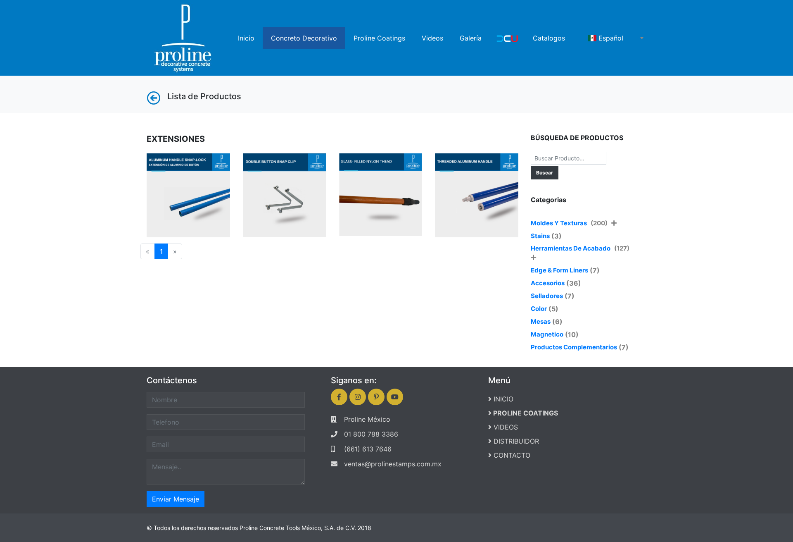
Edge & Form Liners (559, 270)
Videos (432, 38)
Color (539, 309)
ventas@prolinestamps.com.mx (393, 464)
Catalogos (549, 38)
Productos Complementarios (574, 347)
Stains (540, 236)
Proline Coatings (379, 38)
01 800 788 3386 (371, 434)
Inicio (246, 38)
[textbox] (615, 38)
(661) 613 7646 (368, 449)
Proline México (367, 419)
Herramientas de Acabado (581, 248)
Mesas (541, 321)
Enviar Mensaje (175, 499)
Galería (471, 38)
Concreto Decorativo (304, 38)
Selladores (547, 296)
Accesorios (548, 283)
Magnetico (547, 334)
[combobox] (615, 38)
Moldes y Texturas (570, 223)
